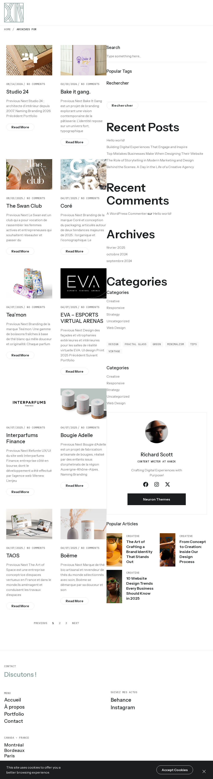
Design (114, 344)
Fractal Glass (135, 344)
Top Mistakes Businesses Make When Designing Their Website (154, 153)
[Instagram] (156, 484)
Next (75, 623)
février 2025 (115, 247)
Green (157, 344)
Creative (113, 301)
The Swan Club (24, 206)
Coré (66, 206)
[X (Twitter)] (167, 484)
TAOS (12, 556)
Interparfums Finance (22, 438)
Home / (9, 29)
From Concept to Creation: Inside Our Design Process (193, 551)
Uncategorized (117, 321)
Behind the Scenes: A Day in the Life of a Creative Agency (150, 167)
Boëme (69, 556)
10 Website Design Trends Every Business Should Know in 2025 (140, 588)
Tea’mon (16, 315)
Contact (13, 721)
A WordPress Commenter (126, 213)
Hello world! (115, 140)
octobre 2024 (117, 254)
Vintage (114, 351)
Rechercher (117, 83)
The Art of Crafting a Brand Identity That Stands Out (139, 551)
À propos (14, 707)
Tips (193, 344)
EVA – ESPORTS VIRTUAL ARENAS (82, 318)
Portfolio (14, 714)
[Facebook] (145, 484)
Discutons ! (20, 674)
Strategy (113, 314)
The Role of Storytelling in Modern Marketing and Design (150, 160)
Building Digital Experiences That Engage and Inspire (146, 147)
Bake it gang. (75, 92)
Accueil (12, 700)
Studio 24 (17, 92)
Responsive (115, 308)
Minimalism (175, 344)
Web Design (115, 328)
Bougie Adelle (77, 435)
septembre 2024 (119, 261)
